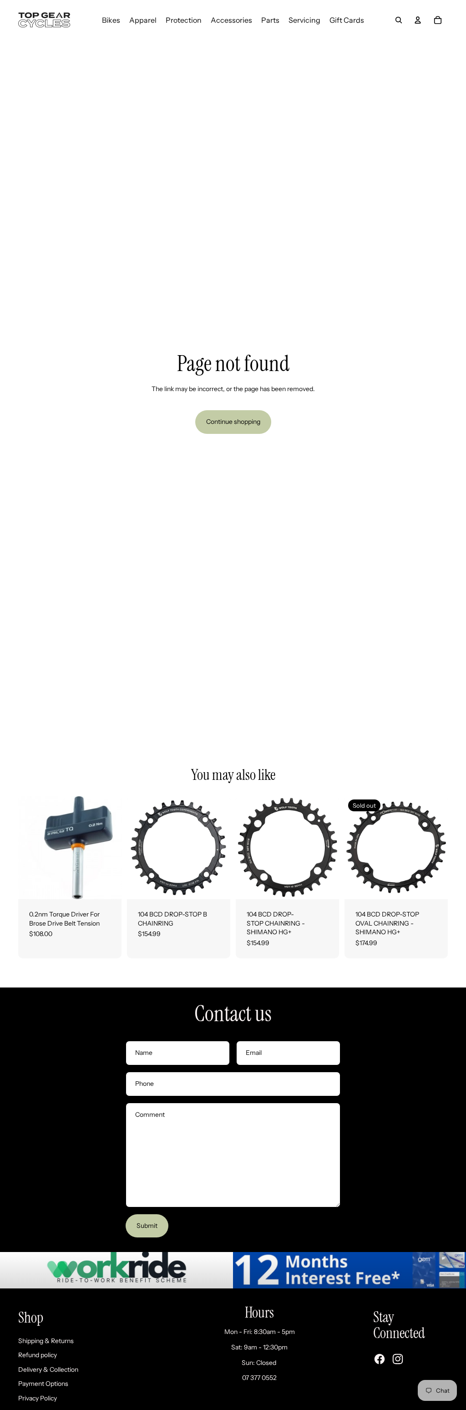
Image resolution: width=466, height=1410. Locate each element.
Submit (147, 1226)
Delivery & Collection (48, 1369)
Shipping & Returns (46, 1341)
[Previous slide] (134, 848)
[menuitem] (111, 20)
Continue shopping (233, 421)
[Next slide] (223, 848)
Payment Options (43, 1383)
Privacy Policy (37, 1398)
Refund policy (37, 1355)
